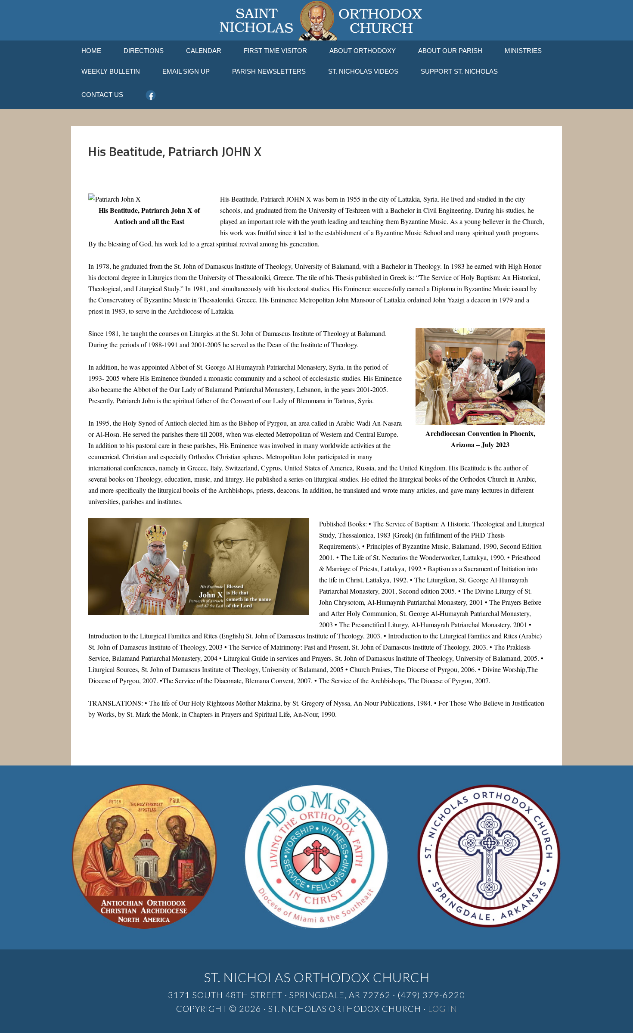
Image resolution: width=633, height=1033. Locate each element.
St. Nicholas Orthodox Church (316, 20)
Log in (442, 1008)
